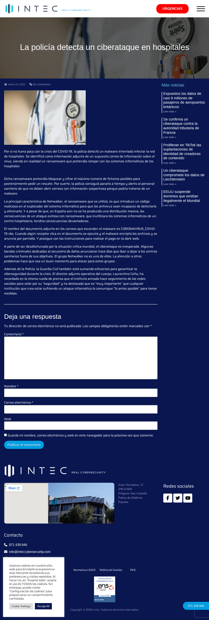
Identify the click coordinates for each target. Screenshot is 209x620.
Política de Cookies (111, 570)
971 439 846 (196, 606)
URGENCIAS (172, 8)
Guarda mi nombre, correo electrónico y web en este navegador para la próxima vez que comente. (81, 435)
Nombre (11, 386)
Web (7, 419)
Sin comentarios (41, 84)
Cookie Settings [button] (21, 606)
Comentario (14, 334)
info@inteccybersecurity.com (29, 552)
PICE (133, 570)
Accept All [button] (43, 606)
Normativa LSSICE (84, 570)
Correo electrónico (18, 402)
